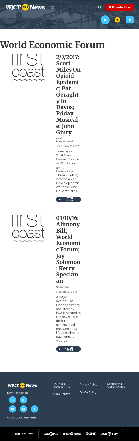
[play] (105, 20)
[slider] (112, 20)
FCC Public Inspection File (61, 385)
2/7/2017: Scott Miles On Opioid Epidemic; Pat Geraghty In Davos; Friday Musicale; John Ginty (68, 95)
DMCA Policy (88, 392)
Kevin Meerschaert (64, 140)
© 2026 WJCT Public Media (21, 417)
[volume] (117, 20)
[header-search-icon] (99, 7)
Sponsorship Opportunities (116, 385)
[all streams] (130, 19)
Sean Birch (63, 287)
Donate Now (121, 7)
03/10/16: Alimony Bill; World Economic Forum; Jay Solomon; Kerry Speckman (68, 249)
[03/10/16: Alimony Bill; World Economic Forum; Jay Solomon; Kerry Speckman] (28, 228)
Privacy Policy (88, 384)
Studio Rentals (61, 394)
